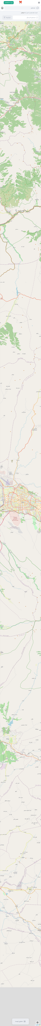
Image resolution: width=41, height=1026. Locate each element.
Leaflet (37, 1025)
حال (37, 12)
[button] (18, 498)
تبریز (27, 12)
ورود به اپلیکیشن (8, 2)
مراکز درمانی (32, 12)
